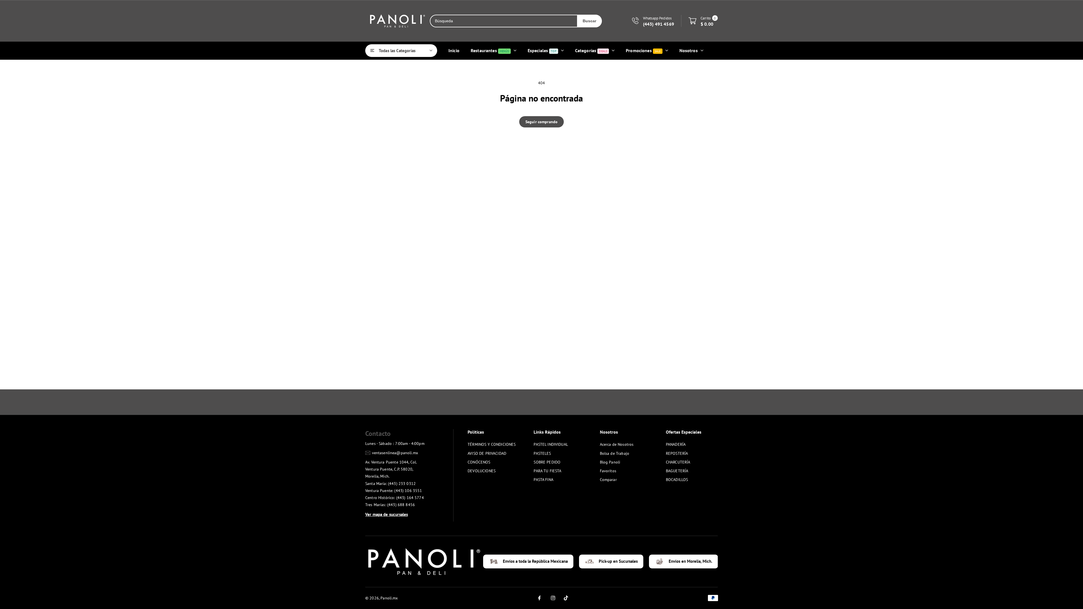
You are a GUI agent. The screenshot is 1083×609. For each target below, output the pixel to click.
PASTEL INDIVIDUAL (551, 444)
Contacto (378, 433)
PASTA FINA (543, 479)
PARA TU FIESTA (547, 470)
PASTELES (542, 453)
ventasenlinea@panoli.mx (395, 452)
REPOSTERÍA (677, 453)
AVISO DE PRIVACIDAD (487, 453)
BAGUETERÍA (677, 470)
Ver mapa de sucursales (386, 514)
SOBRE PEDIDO (547, 462)
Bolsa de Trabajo (614, 453)
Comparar (608, 479)
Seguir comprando (541, 121)
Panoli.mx (389, 598)
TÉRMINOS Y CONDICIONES (492, 444)
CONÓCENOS (479, 462)
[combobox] (504, 21)
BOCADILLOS (677, 479)
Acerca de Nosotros (617, 444)
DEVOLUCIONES (482, 470)
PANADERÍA (676, 444)
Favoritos (608, 470)
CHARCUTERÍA (678, 462)
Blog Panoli (610, 462)
